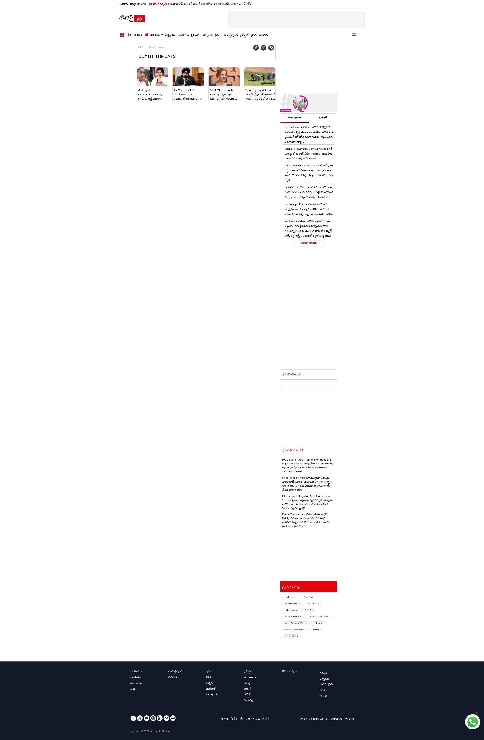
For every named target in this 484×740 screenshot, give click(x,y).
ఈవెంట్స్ (248, 700)
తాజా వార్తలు (289, 671)
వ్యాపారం (264, 35)
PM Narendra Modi (294, 630)
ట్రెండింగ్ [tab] (323, 118)
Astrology (316, 630)
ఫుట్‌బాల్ (211, 689)
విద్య (132, 689)
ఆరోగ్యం (248, 695)
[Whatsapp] (271, 48)
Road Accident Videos (296, 623)
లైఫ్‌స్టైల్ (244, 35)
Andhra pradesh (293, 604)
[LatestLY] (132, 19)
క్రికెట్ (208, 678)
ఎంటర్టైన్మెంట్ (231, 35)
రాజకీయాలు (136, 678)
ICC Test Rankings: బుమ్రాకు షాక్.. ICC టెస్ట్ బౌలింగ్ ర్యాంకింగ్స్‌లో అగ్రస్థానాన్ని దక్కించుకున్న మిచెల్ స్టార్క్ (181, 4)
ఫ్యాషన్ (247, 689)
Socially (156, 35)
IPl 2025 (307, 610)
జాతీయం (183, 35)
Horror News (291, 636)
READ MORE (308, 243)
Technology (291, 597)
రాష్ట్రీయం (170, 35)
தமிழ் (266, 719)
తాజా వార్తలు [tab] (294, 118)
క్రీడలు (218, 35)
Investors (349, 719)
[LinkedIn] (160, 718)
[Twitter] (263, 48)
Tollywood (319, 623)
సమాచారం (136, 683)
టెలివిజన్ (173, 678)
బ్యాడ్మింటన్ (212, 695)
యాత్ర (247, 683)
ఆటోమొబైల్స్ (326, 685)
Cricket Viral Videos (320, 617)
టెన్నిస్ (209, 683)
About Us (305, 719)
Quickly (136, 35)
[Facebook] (256, 48)
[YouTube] (146, 718)
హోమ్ (141, 48)
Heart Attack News (294, 617)
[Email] (173, 718)
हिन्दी (233, 719)
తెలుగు (256, 719)
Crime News (291, 610)
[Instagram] (153, 718)
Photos (323, 696)
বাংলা (247, 719)
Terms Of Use (320, 719)
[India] (354, 35)
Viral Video (313, 604)
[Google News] (166, 718)
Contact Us (336, 719)
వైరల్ (254, 35)
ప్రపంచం (195, 35)
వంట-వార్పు (250, 678)
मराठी (240, 719)
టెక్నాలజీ (208, 35)
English (224, 719)
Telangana (308, 597)
